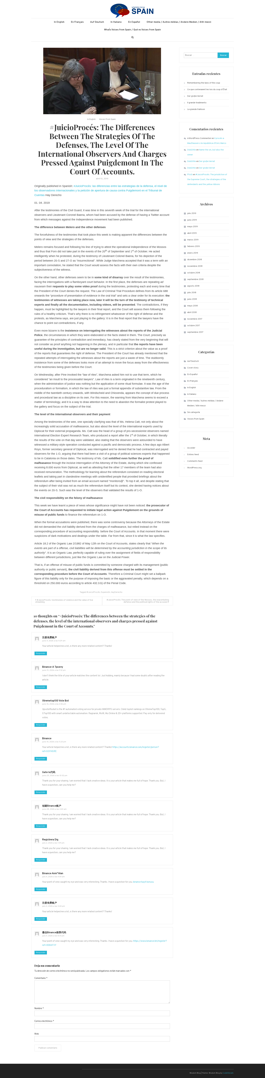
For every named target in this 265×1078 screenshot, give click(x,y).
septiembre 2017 (195, 332)
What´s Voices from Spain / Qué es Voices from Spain (132, 29)
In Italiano (116, 22)
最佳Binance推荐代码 (54, 932)
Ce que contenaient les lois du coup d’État (207, 89)
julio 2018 (191, 292)
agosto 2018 (193, 286)
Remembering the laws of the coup (203, 83)
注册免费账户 (49, 637)
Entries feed (193, 454)
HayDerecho (116, 592)
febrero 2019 (193, 246)
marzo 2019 (192, 240)
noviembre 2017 (194, 319)
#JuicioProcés (93, 592)
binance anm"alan (52, 873)
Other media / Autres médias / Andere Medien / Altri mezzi (179, 22)
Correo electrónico (44, 1021)
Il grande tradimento (196, 102)
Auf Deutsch (97, 22)
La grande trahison (196, 109)
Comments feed (194, 461)
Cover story (192, 368)
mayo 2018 (192, 306)
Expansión (105, 592)
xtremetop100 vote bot (55, 700)
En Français (77, 22)
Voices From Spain (107, 119)
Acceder (191, 448)
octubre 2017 (193, 325)
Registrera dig (50, 839)
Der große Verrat (195, 96)
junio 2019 (192, 220)
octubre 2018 (193, 273)
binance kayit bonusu (143, 882)
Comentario (40, 978)
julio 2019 (191, 213)
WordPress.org (194, 467)
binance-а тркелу (52, 667)
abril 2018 (192, 312)
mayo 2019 (192, 226)
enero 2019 (192, 253)
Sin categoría (193, 412)
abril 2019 (192, 233)
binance (46, 738)
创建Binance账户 (51, 806)
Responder (40, 653)
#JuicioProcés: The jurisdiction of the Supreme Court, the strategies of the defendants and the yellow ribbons (207, 179)
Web (36, 1034)
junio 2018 (192, 299)
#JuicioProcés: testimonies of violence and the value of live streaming (64, 601)
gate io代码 (48, 772)
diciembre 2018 (194, 259)
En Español (134, 22)
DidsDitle (191, 150)
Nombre (39, 1008)
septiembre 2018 (195, 279)
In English (59, 22)
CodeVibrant (228, 1073)
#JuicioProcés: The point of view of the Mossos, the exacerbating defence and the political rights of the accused (138, 601)
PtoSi (189, 174)
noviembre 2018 (194, 266)
